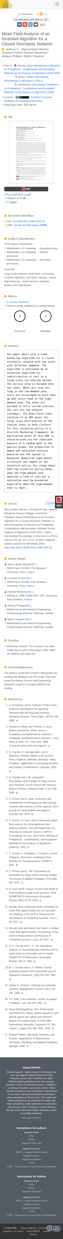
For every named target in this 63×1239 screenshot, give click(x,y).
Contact (33, 1234)
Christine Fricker (12, 52)
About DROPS (33, 1231)
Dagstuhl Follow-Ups (31, 1143)
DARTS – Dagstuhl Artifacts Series (31, 1152)
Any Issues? (56, 1228)
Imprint (46, 1231)
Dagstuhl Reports (31, 1155)
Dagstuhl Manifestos (31, 1159)
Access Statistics (19, 302)
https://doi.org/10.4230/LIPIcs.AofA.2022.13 (28, 547)
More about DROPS (31, 1118)
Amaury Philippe (12, 56)
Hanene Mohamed (35, 52)
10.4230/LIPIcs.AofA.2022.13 (29, 221)
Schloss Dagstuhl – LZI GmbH (34, 1228)
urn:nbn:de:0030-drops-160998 (30, 225)
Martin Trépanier (34, 56)
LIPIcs (31, 1136)
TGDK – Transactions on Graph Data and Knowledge (31, 1166)
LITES (31, 1163)
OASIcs (31, 1139)
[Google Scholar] (17, 720)
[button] (42, 24)
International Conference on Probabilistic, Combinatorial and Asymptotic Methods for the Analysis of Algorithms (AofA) (31, 88)
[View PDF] (31, 152)
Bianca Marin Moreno (35, 49)
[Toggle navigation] (57, 4)
